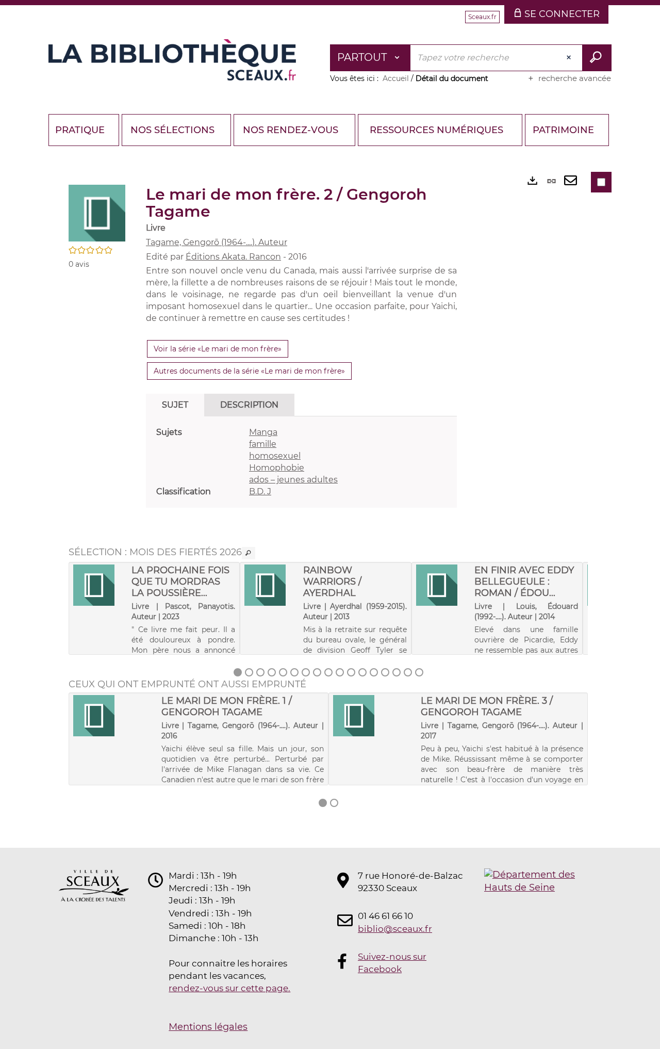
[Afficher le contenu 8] (317, 672)
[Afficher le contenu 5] (283, 672)
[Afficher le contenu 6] (294, 672)
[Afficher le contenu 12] (362, 672)
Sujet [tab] (175, 405)
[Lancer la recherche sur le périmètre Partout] (597, 58)
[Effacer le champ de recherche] (569, 58)
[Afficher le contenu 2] (249, 672)
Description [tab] (249, 405)
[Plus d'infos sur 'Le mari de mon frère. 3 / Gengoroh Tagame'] (373, 715)
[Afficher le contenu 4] (272, 672)
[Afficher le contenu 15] (396, 672)
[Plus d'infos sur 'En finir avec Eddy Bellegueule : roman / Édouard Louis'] (441, 585)
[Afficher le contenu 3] (260, 672)
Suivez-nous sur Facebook (392, 962)
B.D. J (260, 491)
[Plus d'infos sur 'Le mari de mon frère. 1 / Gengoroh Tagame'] (113, 715)
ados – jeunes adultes (293, 480)
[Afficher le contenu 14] (385, 672)
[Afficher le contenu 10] (340, 672)
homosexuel (275, 456)
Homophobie (276, 468)
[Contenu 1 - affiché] (238, 672)
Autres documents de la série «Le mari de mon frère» (249, 371)
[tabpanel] (301, 462)
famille (262, 444)
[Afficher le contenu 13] (374, 672)
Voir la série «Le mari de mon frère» (218, 348)
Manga (263, 432)
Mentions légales (208, 1026)
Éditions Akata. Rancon (233, 257)
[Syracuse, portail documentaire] (172, 59)
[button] (97, 212)
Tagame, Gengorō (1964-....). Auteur (216, 242)
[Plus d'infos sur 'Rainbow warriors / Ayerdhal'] (270, 585)
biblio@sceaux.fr (395, 929)
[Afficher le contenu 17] (419, 672)
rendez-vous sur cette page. (229, 988)
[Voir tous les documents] (248, 553)
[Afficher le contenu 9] (328, 672)
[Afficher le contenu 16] (408, 672)
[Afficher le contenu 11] (351, 672)
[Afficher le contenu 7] (306, 672)
